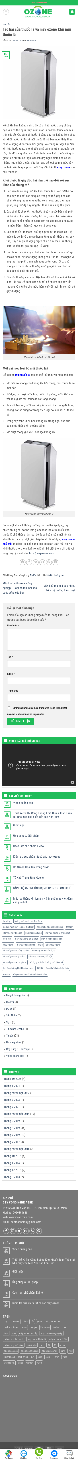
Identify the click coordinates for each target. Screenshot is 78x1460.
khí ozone (45, 1327)
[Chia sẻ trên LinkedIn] (55, 562)
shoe (40, 1357)
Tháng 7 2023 (12, 1100)
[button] (6, 12)
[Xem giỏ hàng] (72, 12)
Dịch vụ (10, 1002)
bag (5, 1321)
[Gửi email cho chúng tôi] (26, 1231)
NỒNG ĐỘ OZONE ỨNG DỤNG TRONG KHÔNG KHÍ (41, 888)
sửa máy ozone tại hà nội (40, 956)
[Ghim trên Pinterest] (49, 562)
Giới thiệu (18, 825)
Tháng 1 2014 (12, 1163)
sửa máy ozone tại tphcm (14, 962)
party (63, 1351)
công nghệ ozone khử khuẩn (50, 927)
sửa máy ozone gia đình (14, 956)
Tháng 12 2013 (12, 1170)
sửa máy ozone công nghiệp (16, 950)
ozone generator (49, 1351)
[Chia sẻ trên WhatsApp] (23, 562)
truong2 (31, 40)
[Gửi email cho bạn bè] (42, 562)
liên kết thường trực (55, 575)
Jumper (33, 1327)
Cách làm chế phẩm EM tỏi (28, 846)
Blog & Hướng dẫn (15, 995)
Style (8, 1022)
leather (56, 1327)
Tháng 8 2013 (12, 1177)
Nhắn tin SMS (69, 1458)
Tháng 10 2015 (12, 1156)
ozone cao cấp (11, 1351)
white (20, 1362)
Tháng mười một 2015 (17, 1149)
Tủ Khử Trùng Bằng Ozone (28, 877)
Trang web (12, 690)
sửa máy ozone (53, 944)
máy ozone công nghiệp (51, 1333)
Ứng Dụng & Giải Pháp (17, 1049)
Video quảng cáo (23, 803)
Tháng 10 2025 (12, 1079)
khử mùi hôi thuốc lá (12, 933)
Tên (10, 657)
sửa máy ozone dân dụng (43, 950)
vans (65, 1357)
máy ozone (8, 944)
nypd (42, 1345)
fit (33, 1321)
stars (48, 1357)
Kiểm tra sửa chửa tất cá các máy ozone (36, 856)
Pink (71, 1351)
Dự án (9, 1008)
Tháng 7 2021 (12, 1107)
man (14, 1333)
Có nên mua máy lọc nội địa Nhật (18, 927)
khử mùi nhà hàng (33, 933)
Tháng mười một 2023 (17, 1093)
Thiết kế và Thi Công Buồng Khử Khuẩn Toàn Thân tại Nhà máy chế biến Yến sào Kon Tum (42, 814)
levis (6, 1333)
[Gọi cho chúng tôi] (32, 1231)
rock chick (23, 1357)
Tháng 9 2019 (12, 1121)
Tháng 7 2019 (12, 1135)
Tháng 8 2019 (12, 1128)
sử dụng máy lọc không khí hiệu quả (46, 962)
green (39, 1321)
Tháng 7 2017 (12, 1142)
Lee (64, 1327)
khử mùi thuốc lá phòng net (57, 933)
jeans (24, 1327)
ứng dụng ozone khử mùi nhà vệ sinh (30, 974)
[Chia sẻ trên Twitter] (36, 562)
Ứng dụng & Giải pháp (26, 835)
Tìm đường (9, 1458)
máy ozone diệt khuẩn (14, 1339)
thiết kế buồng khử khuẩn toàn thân (52, 968)
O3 (55, 1345)
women (6, 974)
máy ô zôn (31, 1345)
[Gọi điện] (39, 1452)
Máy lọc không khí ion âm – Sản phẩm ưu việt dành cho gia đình (43, 900)
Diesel (25, 1321)
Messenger (54, 1458)
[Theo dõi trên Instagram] (13, 1231)
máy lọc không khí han (51, 938)
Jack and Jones (11, 1327)
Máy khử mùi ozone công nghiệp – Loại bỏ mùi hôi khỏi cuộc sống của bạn (20, 588)
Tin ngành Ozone (15, 1029)
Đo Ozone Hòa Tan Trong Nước (31, 867)
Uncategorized (13, 1042)
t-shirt (56, 1357)
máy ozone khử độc (58, 1339)
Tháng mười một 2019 (17, 1114)
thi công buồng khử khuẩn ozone (18, 968)
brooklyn (7, 921)
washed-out (9, 1362)
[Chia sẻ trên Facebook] (29, 562)
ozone (62, 1345)
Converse (15, 1321)
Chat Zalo (23, 1458)
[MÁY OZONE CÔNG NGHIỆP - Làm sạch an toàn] (39, 11)
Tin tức (6, 24)
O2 (49, 1345)
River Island (9, 1357)
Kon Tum (7, 938)
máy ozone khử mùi (26, 944)
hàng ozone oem (53, 1321)
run (32, 1357)
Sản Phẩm (11, 1015)
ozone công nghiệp (29, 1351)
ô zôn (39, 1362)
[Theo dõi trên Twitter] (19, 1231)
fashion (69, 927)
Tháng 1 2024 (12, 1086)
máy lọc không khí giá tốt (26, 938)
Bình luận (13, 625)
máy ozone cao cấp (28, 1333)
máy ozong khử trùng (13, 1345)
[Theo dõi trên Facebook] (6, 1231)
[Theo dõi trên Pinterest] (39, 1231)
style (40, 944)
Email (11, 673)
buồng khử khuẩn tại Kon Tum (28, 921)
